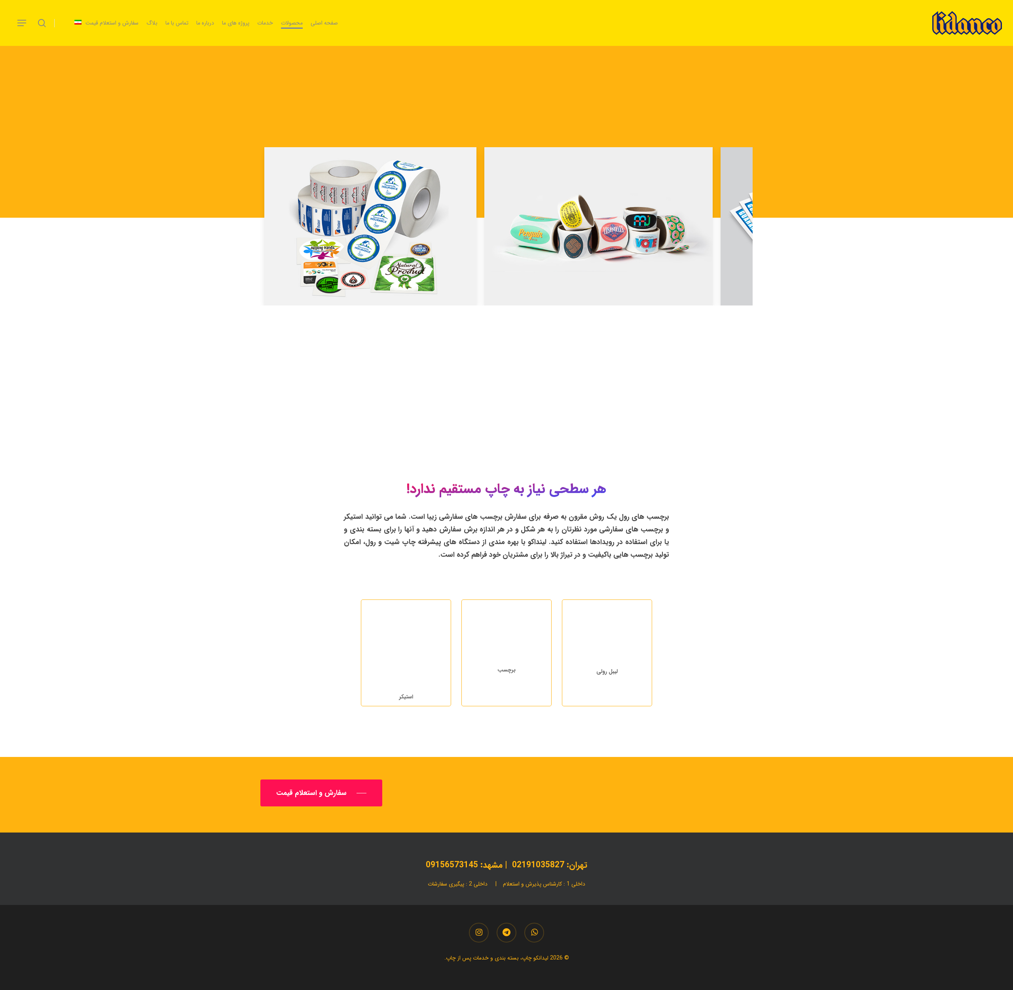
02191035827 (538, 865)
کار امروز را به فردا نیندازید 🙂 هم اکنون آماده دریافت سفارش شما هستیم (518, 433)
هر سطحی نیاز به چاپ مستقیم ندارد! (510, 395)
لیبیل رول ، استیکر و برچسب (506, 388)
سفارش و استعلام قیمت (518, 426)
